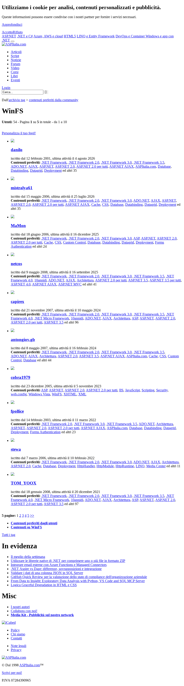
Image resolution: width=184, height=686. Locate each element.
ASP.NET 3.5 (138, 280)
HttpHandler (86, 466)
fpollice (17, 411)
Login (6, 88)
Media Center (156, 466)
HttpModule (105, 466)
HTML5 (70, 36)
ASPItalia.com (145, 166)
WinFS (57, 394)
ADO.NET (19, 166)
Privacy (16, 650)
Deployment (53, 170)
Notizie (16, 60)
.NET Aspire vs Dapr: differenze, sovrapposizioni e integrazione (56, 569)
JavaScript (132, 390)
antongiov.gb (23, 339)
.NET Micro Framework (51, 318)
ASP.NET (9, 36)
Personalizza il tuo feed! (19, 133)
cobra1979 (20, 377)
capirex (17, 301)
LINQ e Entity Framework (96, 36)
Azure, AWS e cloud (48, 36)
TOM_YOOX (23, 483)
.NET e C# (25, 36)
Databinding (19, 170)
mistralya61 (22, 187)
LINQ (140, 466)
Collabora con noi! (24, 611)
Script (15, 56)
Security (162, 390)
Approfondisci (12, 24)
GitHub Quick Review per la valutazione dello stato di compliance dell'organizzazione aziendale (79, 577)
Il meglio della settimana (28, 557)
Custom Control (74, 242)
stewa (16, 449)
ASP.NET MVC (70, 284)
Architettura (85, 280)
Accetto (7, 32)
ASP (136, 238)
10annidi (40, 280)
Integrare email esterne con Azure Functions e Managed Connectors (59, 565)
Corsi (14, 72)
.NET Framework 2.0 (83, 162)
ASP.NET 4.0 (21, 284)
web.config (19, 394)
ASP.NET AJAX (121, 166)
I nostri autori (20, 607)
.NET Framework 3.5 (149, 162)
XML (82, 394)
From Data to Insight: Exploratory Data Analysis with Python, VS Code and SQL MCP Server (78, 581)
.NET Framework (54, 162)
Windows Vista (39, 394)
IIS (121, 390)
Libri (14, 76)
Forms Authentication (45, 432)
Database (164, 166)
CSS (105, 204)
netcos (16, 263)
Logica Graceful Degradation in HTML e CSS (44, 585)
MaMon (18, 225)
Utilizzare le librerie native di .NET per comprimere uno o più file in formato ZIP (68, 561)
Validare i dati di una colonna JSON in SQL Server (47, 573)
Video (15, 68)
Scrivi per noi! (12, 673)
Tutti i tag (8, 535)
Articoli (16, 52)
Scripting (148, 390)
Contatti (16, 638)
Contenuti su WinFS (26, 527)
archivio (17, 100)
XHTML (70, 394)
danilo (16, 149)
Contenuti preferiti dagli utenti (34, 523)
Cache (95, 204)
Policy (15, 630)
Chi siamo (18, 634)
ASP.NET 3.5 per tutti (165, 280)
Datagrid (36, 170)
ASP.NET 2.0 (65, 166)
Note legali (18, 646)
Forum (15, 64)
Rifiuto (18, 32)
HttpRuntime (125, 466)
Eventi (15, 80)
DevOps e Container (131, 36)
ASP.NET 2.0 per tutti (92, 166)
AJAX (33, 166)
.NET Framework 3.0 (116, 162)
